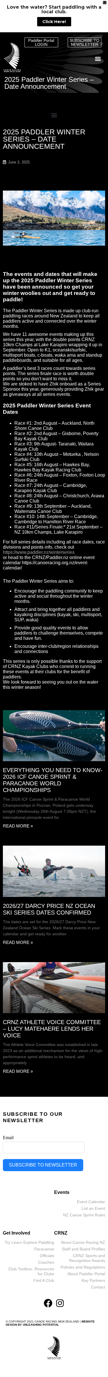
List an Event (93, 1208)
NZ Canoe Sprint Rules (84, 1215)
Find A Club (43, 1280)
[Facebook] (48, 1303)
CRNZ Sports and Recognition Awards (87, 1258)
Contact (98, 1287)
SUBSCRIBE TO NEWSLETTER (43, 1164)
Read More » (18, 825)
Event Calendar (91, 1201)
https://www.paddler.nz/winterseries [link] (39, 552)
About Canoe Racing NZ (83, 1242)
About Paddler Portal (86, 1273)
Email (8, 1137)
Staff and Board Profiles (83, 1249)
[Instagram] (60, 1303)
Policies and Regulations (82, 1267)
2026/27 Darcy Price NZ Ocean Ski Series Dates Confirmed (49, 909)
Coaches (46, 1262)
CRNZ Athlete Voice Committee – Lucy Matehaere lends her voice (52, 1029)
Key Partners (93, 1280)
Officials (47, 1255)
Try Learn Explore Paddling (29, 1242)
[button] (98, 58)
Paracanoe (44, 1249)
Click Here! (54, 21)
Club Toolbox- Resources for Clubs (31, 1271)
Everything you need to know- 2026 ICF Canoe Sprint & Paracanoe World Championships (53, 780)
